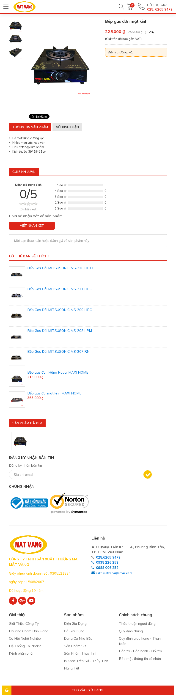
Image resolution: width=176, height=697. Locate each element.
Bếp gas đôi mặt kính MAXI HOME (54, 393)
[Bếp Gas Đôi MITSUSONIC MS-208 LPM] (17, 337)
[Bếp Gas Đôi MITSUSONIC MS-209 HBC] (17, 316)
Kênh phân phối (21, 653)
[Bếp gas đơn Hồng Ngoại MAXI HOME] (17, 379)
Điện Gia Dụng (75, 623)
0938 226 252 (107, 562)
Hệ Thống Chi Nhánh (25, 646)
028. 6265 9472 (160, 9)
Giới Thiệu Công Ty (24, 623)
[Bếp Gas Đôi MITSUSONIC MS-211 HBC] (17, 295)
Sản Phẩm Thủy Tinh (80, 653)
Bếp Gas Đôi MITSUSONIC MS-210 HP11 (60, 268)
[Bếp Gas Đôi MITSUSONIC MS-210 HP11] (17, 274)
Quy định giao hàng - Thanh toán (140, 641)
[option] (15, 25)
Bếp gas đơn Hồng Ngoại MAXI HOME (57, 372)
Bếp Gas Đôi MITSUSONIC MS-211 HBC (59, 289)
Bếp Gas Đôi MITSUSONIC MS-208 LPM (59, 330)
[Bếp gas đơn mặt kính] (20, 441)
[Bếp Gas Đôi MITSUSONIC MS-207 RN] (17, 358)
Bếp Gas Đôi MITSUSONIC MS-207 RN (58, 351)
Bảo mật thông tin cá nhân (140, 658)
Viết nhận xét (32, 225)
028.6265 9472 (108, 557)
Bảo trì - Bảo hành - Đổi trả (140, 651)
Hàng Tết (71, 668)
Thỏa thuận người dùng (137, 623)
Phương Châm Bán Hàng (28, 631)
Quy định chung (131, 631)
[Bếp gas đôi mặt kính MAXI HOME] (17, 399)
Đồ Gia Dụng (74, 631)
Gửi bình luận (67, 127)
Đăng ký (147, 474)
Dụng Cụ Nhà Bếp (78, 638)
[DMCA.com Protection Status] (10, 516)
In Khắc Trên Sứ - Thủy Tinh (86, 661)
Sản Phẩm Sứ (75, 646)
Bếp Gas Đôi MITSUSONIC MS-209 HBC (59, 310)
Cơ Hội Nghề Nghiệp (25, 638)
